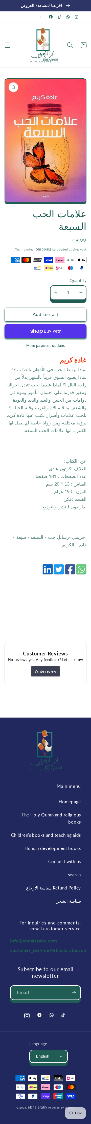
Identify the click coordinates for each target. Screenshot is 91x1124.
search (74, 874)
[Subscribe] (73, 992)
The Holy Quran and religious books (51, 818)
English (42, 1056)
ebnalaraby (37, 1107)
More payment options (45, 345)
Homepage (70, 801)
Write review (45, 671)
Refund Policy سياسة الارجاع (53, 887)
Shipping (44, 249)
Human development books (53, 848)
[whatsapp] (80, 572)
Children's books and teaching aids (46, 835)
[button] (7, 45)
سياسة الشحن (68, 901)
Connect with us (64, 861)
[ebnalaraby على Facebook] (50, 16)
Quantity (78, 280)
